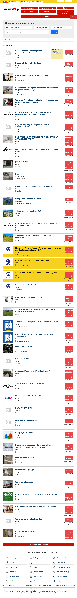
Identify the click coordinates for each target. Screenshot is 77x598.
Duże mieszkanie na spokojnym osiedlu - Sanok (35, 507)
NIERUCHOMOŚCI (48, 8)
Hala (17, 174)
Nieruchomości (61, 558)
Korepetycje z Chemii (24, 433)
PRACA (66, 8)
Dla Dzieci (13, 572)
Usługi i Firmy (14, 576)
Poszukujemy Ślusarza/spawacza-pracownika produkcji (29, 52)
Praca (11, 562)
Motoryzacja (37, 558)
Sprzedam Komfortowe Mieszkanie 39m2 (32, 371)
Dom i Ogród (37, 562)
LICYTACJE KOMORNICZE (66, 12)
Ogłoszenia (7, 39)
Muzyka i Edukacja (63, 572)
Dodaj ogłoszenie (15, 1)
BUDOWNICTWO (30, 11)
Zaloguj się (61, 1)
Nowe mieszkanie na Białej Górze (29, 297)
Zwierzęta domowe (63, 567)
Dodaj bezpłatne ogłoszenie (39, 545)
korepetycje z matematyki (26, 420)
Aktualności (39, 1)
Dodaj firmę (25, 1)
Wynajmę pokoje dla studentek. (28, 519)
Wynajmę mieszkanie (24, 482)
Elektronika (13, 567)
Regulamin (52, 585)
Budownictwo (61, 562)
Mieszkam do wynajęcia (25, 470)
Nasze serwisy (66, 585)
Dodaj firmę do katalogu (41, 585)
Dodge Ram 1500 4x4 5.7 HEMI (28, 199)
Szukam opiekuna (23, 359)
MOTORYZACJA (30, 8)
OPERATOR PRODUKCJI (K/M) (28, 396)
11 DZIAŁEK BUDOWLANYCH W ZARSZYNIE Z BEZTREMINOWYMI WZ (35, 310)
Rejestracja (69, 1)
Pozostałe (59, 581)
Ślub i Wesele (37, 576)
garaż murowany (22, 162)
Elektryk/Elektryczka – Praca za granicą (32, 260)
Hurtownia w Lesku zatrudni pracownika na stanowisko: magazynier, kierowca (33, 446)
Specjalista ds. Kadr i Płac (26, 285)
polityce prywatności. (58, 592)
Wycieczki (36, 581)
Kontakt (73, 585)
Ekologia (12, 581)
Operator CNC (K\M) (23, 346)
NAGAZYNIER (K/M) (23, 408)
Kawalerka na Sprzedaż (25, 531)
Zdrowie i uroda (62, 576)
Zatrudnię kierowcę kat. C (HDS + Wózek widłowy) (36, 322)
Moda (35, 567)
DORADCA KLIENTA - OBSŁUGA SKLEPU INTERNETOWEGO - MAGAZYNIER (33, 113)
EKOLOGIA (48, 11)
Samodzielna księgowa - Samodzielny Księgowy (36, 273)
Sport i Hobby (38, 572)
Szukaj (54, 32)
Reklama (32, 1)
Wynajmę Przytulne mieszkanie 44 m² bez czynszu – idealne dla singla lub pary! (37, 101)
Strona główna (29, 585)
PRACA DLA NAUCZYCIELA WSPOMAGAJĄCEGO (36, 494)
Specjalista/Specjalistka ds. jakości (30, 383)
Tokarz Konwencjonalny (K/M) (28, 211)
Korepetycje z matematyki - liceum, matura (33, 186)
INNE (48, 16)
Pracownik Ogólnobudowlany (28, 63)
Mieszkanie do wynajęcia (26, 457)
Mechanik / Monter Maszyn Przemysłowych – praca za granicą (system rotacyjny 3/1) (38, 249)
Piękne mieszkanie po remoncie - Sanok (32, 75)
